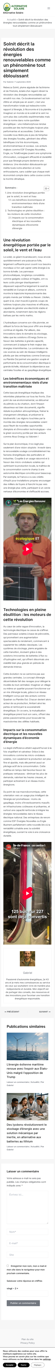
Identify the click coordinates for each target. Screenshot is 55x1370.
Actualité (11, 19)
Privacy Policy (27, 1343)
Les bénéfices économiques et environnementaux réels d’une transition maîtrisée (28, 203)
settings (47, 1359)
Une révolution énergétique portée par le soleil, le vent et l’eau (26, 194)
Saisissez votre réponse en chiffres (24, 1281)
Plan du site (27, 1339)
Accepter (9, 1365)
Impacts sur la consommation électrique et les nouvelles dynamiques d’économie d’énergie (28, 223)
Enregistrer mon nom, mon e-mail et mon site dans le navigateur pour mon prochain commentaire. (26, 1270)
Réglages (37, 1365)
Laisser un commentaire (18, 1082)
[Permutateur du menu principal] (49, 8)
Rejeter (24, 1365)
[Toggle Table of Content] (45, 188)
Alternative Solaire (13, 12)
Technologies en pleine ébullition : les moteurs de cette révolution (26, 212)
